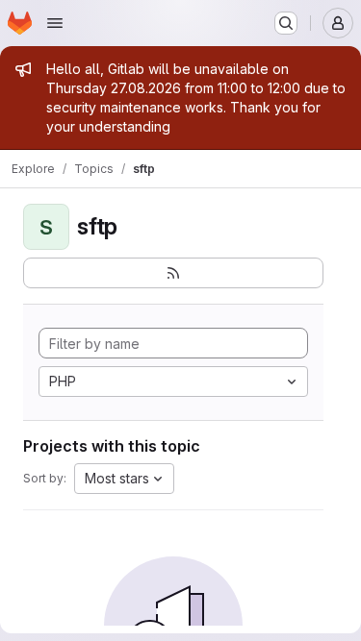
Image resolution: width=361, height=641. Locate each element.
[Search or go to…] (285, 23)
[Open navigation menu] (54, 23)
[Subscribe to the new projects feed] (173, 273)
